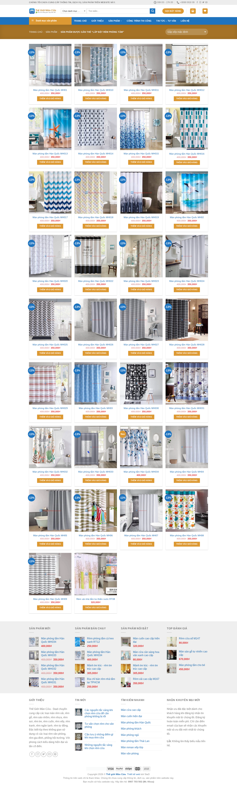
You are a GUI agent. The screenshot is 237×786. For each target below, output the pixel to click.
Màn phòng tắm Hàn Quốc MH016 (186, 153)
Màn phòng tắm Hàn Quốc (136, 722)
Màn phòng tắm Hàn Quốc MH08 (187, 535)
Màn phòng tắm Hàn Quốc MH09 (50, 599)
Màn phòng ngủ (130, 735)
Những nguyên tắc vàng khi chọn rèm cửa (98, 746)
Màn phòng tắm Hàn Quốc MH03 (96, 408)
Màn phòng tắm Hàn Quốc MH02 (187, 217)
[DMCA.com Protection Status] (96, 768)
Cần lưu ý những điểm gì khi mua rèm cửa (99, 736)
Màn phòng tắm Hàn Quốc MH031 (186, 408)
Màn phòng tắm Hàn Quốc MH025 (50, 344)
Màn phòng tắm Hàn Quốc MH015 (141, 153)
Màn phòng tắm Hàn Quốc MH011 (141, 90)
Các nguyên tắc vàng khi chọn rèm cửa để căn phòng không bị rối (99, 713)
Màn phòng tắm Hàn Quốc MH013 (50, 153)
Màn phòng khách (131, 728)
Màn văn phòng (130, 753)
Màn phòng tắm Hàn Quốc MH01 (50, 90)
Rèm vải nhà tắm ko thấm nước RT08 (95, 599)
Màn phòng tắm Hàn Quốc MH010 (95, 90)
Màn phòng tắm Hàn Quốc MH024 (186, 281)
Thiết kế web (133, 774)
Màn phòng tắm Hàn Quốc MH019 (141, 217)
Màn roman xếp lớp (132, 747)
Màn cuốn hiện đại (131, 716)
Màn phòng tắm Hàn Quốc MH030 (141, 408)
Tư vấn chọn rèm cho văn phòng (99, 725)
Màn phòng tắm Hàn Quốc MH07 (141, 535)
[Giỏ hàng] (193, 11)
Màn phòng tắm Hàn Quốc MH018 (95, 217)
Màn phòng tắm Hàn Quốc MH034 (141, 471)
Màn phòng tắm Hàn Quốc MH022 (95, 281)
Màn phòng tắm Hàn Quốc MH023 (141, 281)
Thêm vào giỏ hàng (50, 99)
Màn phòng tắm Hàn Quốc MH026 (95, 344)
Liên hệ (185, 21)
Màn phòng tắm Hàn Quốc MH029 (50, 408)
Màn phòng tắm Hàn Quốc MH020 (50, 281)
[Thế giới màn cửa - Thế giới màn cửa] (42, 11)
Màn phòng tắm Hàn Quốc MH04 (187, 471)
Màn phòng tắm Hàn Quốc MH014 (95, 153)
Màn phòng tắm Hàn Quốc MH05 (50, 535)
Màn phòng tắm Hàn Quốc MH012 (186, 90)
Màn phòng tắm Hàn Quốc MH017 (50, 217)
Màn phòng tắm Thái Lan (135, 741)
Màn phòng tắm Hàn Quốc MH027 (141, 344)
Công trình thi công (139, 21)
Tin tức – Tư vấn (166, 21)
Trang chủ (80, 21)
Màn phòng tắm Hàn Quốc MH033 (95, 471)
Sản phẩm (114, 21)
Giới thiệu (97, 21)
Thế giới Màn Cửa (116, 774)
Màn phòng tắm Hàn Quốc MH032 (50, 471)
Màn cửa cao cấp (131, 710)
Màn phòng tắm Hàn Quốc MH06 (96, 535)
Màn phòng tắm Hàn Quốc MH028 (186, 344)
